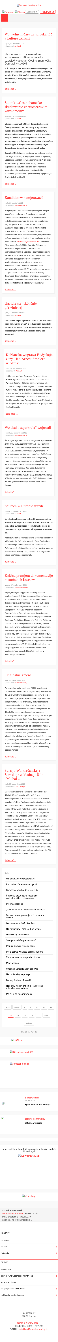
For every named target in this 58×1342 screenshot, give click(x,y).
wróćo (16, 1007)
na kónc (29, 1023)
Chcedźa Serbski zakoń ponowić (22, 968)
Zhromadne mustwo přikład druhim (23, 957)
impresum (5, 1240)
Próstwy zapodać (14, 903)
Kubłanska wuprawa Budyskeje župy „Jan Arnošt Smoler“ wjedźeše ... (29, 358)
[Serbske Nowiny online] (29, 5)
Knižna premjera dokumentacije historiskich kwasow (29, 577)
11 (44, 1007)
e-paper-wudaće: (32, 1097)
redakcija (5, 1253)
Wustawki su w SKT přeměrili (20, 923)
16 (32, 1015)
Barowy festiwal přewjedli (18, 980)
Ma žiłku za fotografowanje (19, 993)
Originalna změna (18, 674)
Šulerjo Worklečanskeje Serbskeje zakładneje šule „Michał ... (24, 774)
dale (46, 1015)
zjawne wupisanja (8, 1282)
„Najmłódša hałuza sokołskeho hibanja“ (25, 909)
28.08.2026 (30, 1100)
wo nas (4, 1246)
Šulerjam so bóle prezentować (21, 940)
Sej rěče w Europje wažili (24, 505)
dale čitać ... (10, 88)
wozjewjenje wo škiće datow (13, 1288)
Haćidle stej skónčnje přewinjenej (21, 305)
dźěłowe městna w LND (35, 1118)
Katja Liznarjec (20, 786)
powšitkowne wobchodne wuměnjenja (17, 1275)
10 (37, 1007)
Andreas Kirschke (21, 587)
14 (18, 1015)
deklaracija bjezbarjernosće (12, 1295)
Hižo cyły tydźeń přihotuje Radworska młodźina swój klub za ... (24, 987)
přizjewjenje (47, 12)
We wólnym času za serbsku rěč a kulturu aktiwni (28, 36)
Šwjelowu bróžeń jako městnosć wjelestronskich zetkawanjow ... (21, 896)
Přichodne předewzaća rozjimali (21, 884)
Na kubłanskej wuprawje (18, 974)
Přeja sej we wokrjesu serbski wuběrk (24, 951)
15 (25, 1015)
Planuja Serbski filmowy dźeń (20, 945)
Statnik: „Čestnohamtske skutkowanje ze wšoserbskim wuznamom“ (26, 106)
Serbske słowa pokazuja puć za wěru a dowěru (25, 916)
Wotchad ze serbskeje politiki (20, 878)
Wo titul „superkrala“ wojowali (28, 427)
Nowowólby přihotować (17, 934)
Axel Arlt (18, 46)
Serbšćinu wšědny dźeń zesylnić (22, 889)
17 (39, 1015)
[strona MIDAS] (29, 1195)
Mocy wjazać (12, 962)
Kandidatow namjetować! (24, 197)
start (8, 1007)
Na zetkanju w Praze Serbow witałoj (23, 928)
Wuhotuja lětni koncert (13, 1213)
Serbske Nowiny (21, 205)
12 (51, 1007)
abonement (32, 12)
